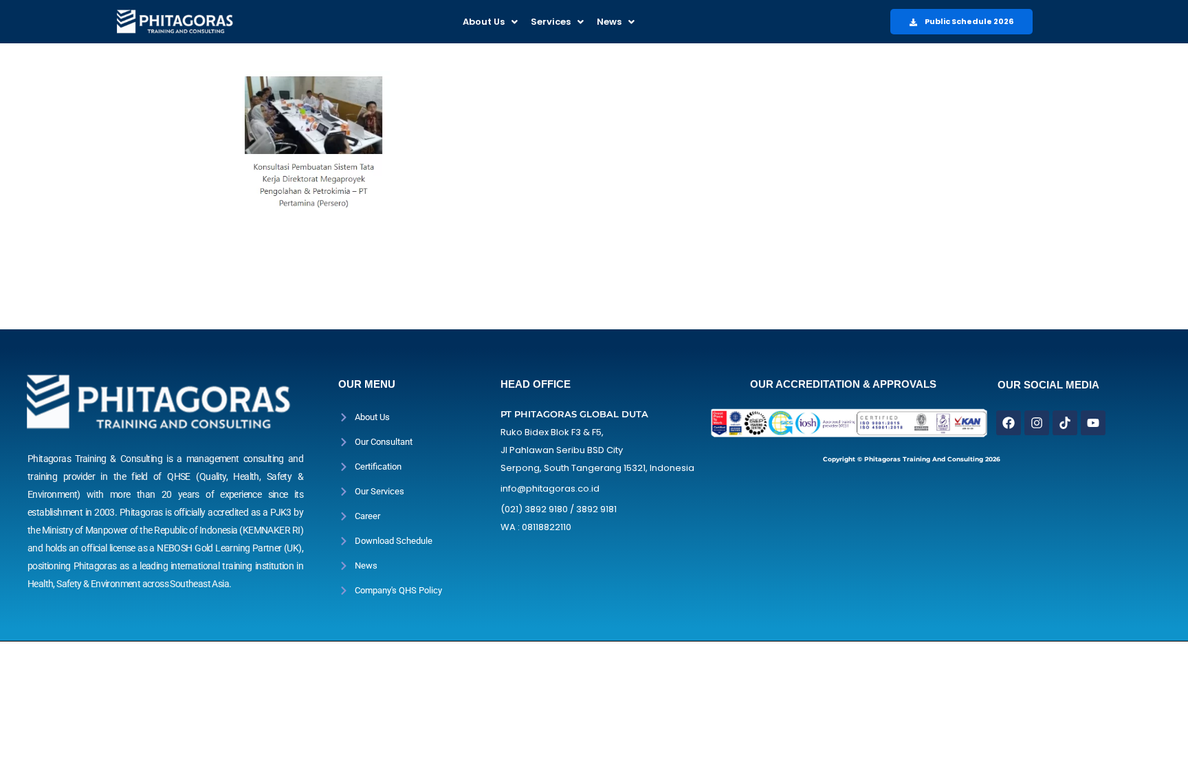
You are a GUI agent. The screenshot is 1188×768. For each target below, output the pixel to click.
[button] (490, 21)
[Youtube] (1093, 422)
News (609, 21)
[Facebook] (1008, 422)
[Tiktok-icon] (1065, 422)
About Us (484, 21)
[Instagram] (1036, 422)
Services (551, 21)
